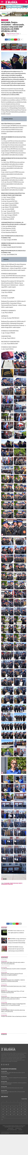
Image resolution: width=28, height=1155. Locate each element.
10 (3, 1109)
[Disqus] (14, 904)
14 (17, 1109)
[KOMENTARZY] (21, 39)
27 (14, 1114)
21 (17, 1111)
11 (6, 1109)
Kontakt (20, 1129)
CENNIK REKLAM (18, 1128)
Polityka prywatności (12, 1129)
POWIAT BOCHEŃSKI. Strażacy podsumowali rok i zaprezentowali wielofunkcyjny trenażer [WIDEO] (16, 948)
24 (3, 1114)
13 (14, 1109)
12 (10, 1109)
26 (10, 1114)
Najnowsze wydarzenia (8, 1069)
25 (6, 1114)
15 (21, 1109)
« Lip (2, 1119)
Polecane (6, 883)
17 (3, 1111)
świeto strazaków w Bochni (11, 884)
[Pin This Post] (15, 39)
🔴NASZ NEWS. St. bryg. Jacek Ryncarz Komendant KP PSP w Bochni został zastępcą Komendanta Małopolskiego (17, 940)
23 (25, 1111)
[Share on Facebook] (6, 39)
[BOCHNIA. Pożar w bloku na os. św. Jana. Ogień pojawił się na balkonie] (4, 932)
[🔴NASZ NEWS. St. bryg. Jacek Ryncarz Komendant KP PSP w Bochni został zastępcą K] (4, 940)
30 (25, 1114)
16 (25, 1109)
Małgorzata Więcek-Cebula (12, 33)
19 (10, 1111)
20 (14, 1111)
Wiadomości (10, 1128)
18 (6, 1111)
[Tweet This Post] (9, 39)
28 (17, 1114)
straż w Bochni (14, 883)
